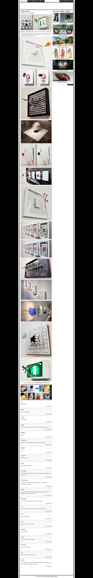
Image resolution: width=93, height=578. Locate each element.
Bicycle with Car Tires (62, 35)
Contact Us (69, 1)
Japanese (23, 31)
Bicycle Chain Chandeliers (62, 70)
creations (27, 34)
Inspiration (36, 1)
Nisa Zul (23, 447)
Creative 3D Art (25, 11)
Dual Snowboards (63, 23)
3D (46, 34)
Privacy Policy (53, 576)
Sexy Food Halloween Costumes (63, 58)
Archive (62, 1)
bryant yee (23, 529)
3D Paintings (39, 382)
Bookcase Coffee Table (63, 82)
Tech (42, 1)
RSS (62, 11)
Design (30, 1)
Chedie (22, 489)
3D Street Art (46, 382)
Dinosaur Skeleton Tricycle (62, 47)
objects (37, 34)
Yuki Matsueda (30, 31)
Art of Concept (24, 480)
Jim (22, 506)
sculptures (49, 31)
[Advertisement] (46, 6)
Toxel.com (23, 1)
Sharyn (22, 424)
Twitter (68, 11)
